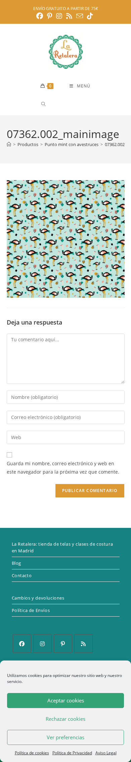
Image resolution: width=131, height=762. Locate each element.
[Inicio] (9, 144)
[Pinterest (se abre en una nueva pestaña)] (49, 16)
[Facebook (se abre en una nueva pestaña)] (40, 16)
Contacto (22, 575)
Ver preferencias (65, 737)
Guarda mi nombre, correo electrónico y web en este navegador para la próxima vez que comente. (63, 467)
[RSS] (83, 643)
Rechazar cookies (65, 718)
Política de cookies (32, 753)
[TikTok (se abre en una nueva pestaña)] (90, 16)
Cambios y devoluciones (38, 598)
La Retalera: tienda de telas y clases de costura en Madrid (62, 547)
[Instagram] (42, 643)
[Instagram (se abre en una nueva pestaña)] (59, 16)
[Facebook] (22, 643)
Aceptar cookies (65, 700)
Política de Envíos (31, 610)
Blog (16, 563)
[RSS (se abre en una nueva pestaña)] (69, 16)
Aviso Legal (106, 753)
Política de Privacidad (72, 753)
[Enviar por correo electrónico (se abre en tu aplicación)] (79, 15)
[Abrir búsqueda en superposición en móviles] (67, 104)
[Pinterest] (63, 643)
